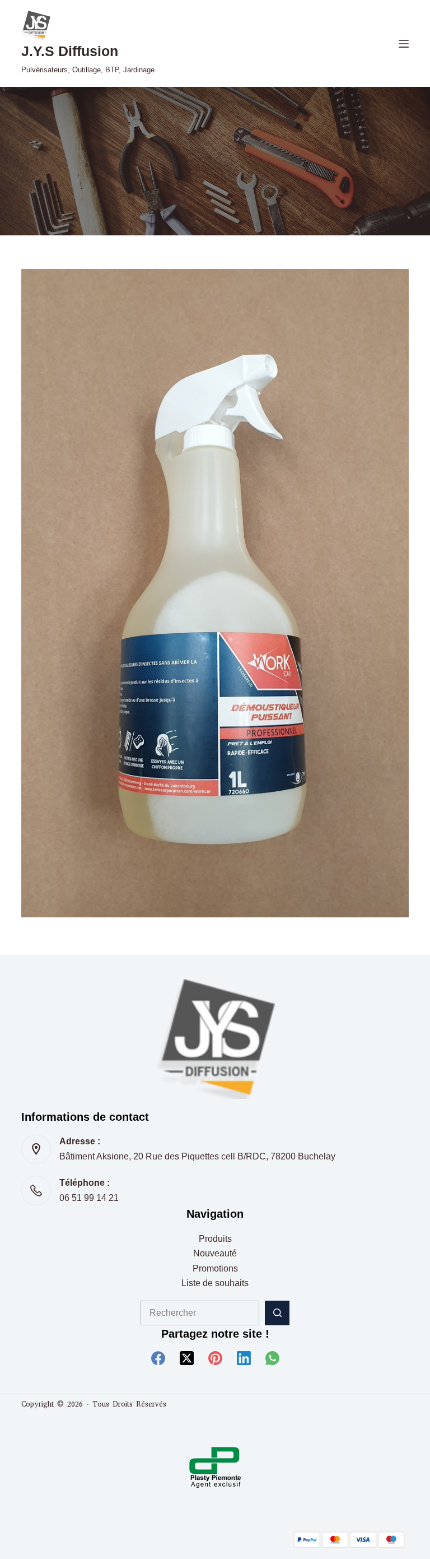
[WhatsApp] (272, 1358)
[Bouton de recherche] (277, 1313)
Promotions (215, 1268)
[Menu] (404, 44)
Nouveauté (215, 1253)
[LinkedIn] (244, 1358)
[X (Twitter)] (187, 1358)
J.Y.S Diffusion (69, 51)
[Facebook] (158, 1358)
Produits (215, 1239)
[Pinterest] (215, 1358)
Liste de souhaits (215, 1283)
